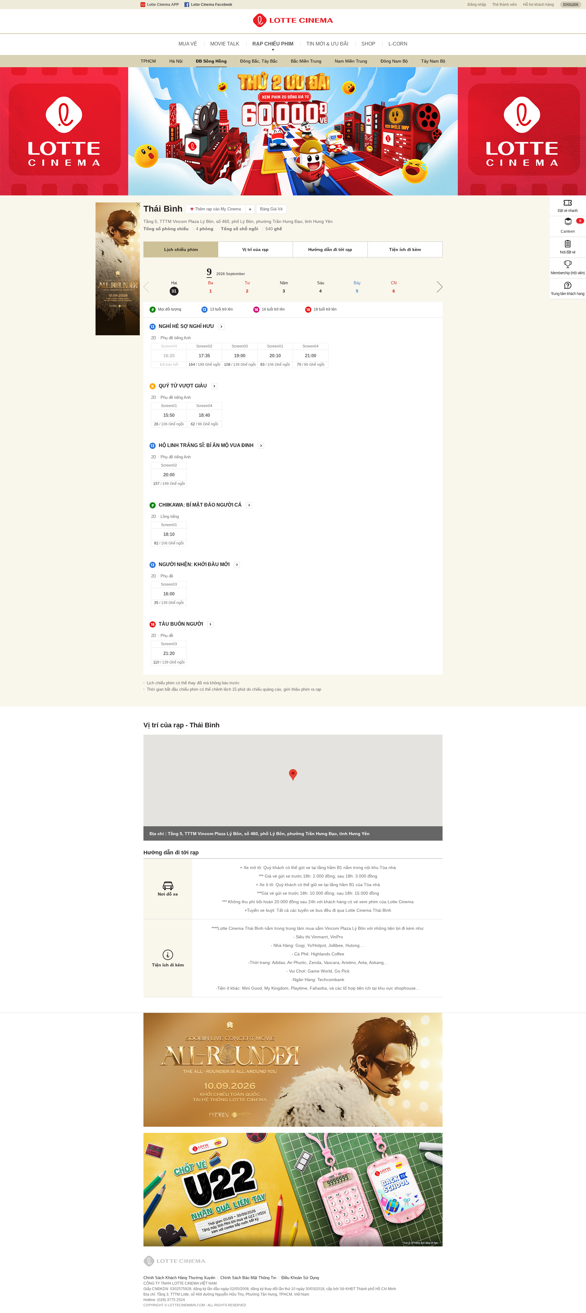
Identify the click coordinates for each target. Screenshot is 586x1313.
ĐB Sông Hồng (211, 61)
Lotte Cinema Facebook (211, 4)
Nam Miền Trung (351, 61)
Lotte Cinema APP (163, 4)
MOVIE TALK (224, 44)
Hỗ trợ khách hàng (538, 4)
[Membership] (568, 268)
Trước (146, 286)
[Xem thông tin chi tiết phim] (221, 326)
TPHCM (148, 61)
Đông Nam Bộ (394, 61)
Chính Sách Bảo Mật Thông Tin (248, 1277)
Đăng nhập (477, 4)
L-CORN (398, 44)
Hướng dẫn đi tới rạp (330, 249)
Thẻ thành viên (504, 4)
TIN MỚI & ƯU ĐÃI (327, 44)
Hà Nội (176, 61)
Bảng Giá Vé (271, 209)
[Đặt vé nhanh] (568, 205)
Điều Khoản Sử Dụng (300, 1277)
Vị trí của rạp (255, 249)
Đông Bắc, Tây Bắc (258, 61)
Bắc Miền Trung (306, 61)
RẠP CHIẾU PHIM (272, 44)
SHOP (368, 44)
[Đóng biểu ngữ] (138, 204)
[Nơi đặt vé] (568, 247)
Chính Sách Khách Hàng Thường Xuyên (179, 1277)
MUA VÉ (188, 44)
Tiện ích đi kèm (405, 249)
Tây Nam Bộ (433, 61)
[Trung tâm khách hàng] (568, 288)
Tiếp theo (440, 286)
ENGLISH (570, 5)
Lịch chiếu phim (181, 249)
